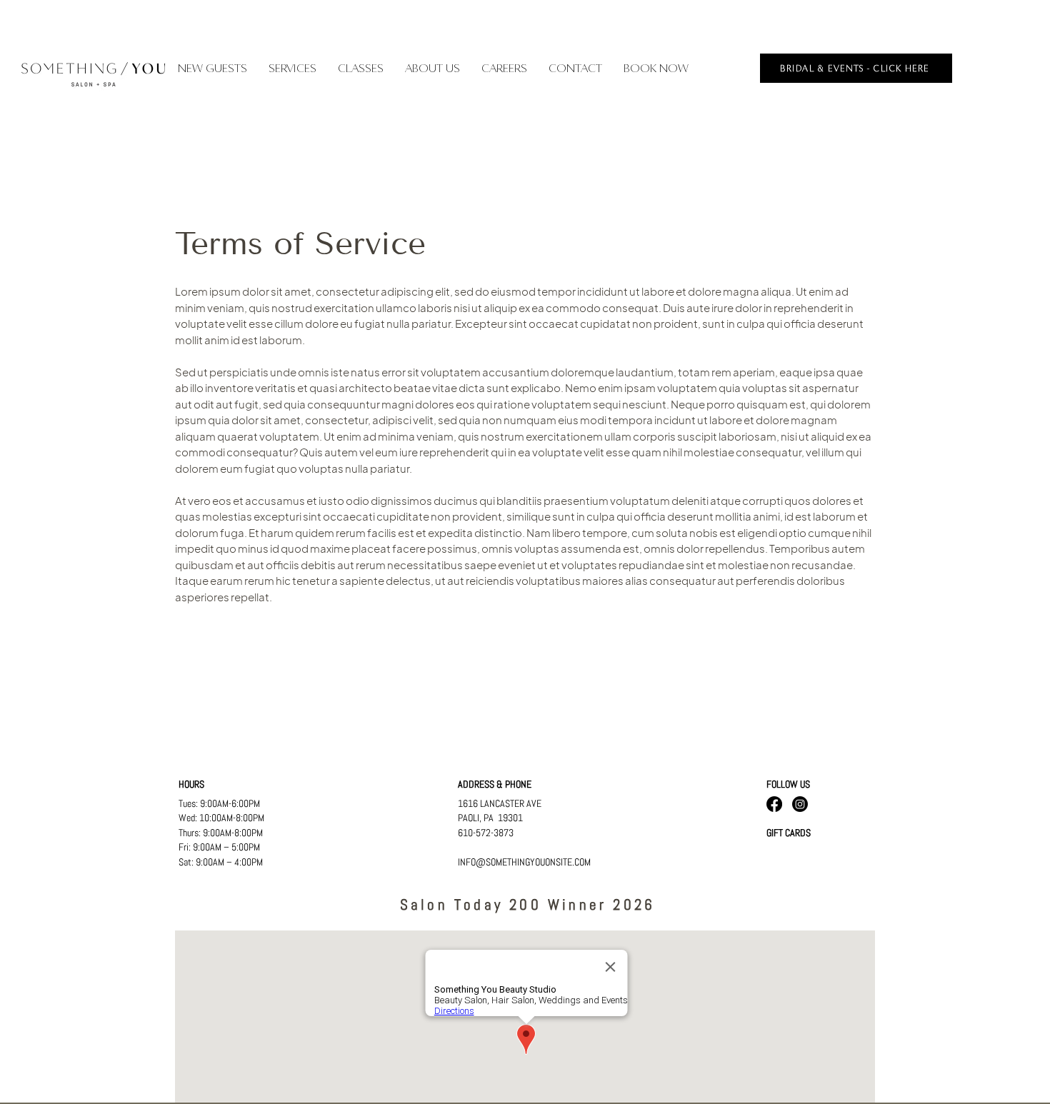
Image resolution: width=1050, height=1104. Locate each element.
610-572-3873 (486, 832)
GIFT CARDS (788, 832)
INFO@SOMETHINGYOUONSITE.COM (524, 861)
